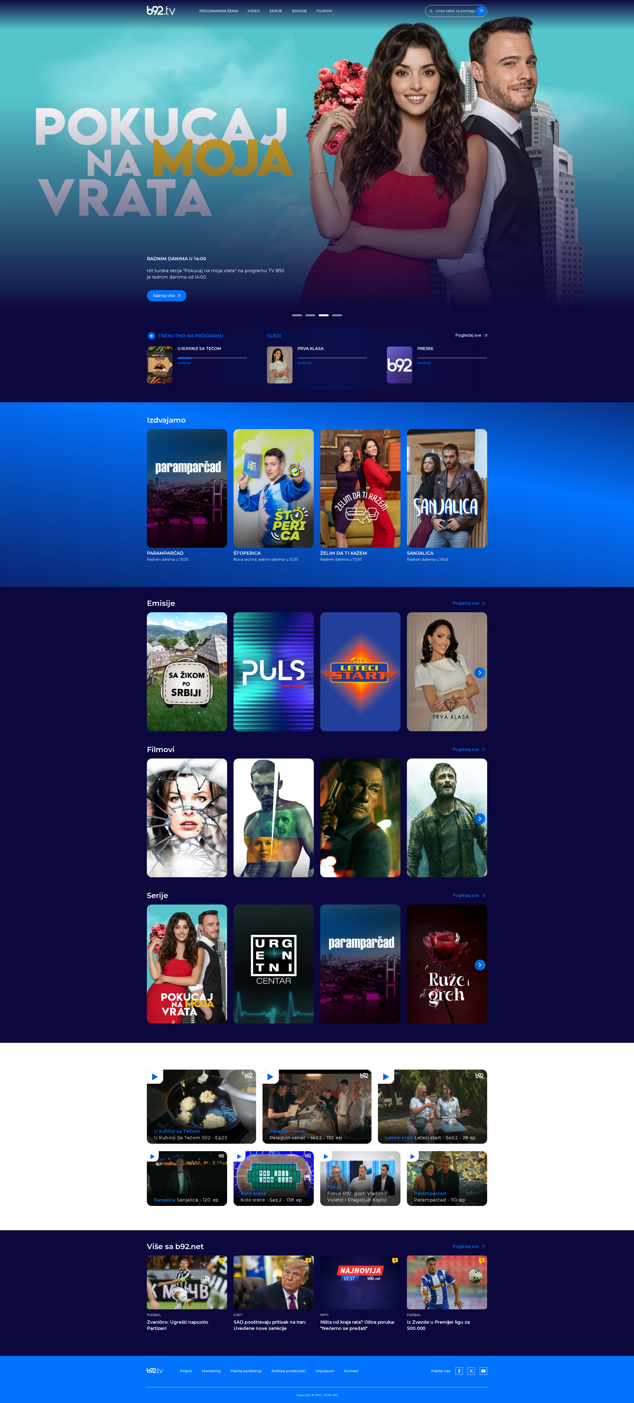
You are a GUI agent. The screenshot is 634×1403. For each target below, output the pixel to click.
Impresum (325, 1371)
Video (254, 11)
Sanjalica (420, 553)
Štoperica (247, 553)
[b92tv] (161, 11)
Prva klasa (311, 349)
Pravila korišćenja (246, 1371)
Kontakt (351, 1371)
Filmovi (324, 11)
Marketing (211, 1371)
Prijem (186, 1371)
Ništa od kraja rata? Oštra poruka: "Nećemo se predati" (357, 1325)
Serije (275, 11)
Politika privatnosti (288, 1371)
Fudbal (154, 1315)
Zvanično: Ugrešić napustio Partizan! (177, 1325)
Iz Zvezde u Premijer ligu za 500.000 (438, 1325)
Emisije (299, 11)
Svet (238, 1315)
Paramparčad (165, 553)
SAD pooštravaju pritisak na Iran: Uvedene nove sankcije (270, 1325)
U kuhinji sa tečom (199, 349)
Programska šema (218, 11)
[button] (297, 315)
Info (324, 1315)
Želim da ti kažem (343, 553)
